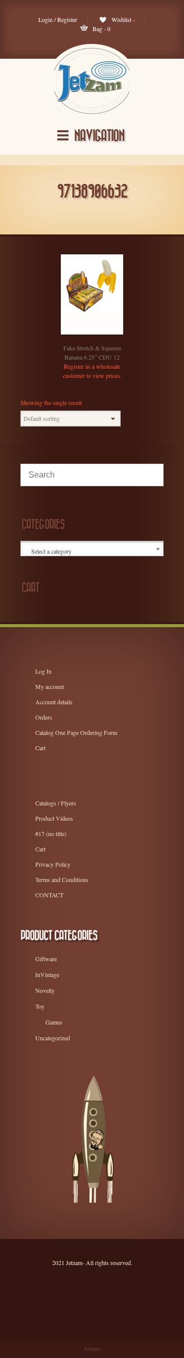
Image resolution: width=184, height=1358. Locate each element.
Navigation (99, 136)
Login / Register (57, 19)
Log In (43, 671)
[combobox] (92, 549)
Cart (40, 748)
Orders (43, 717)
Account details (54, 702)
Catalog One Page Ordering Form (76, 732)
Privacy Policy (53, 864)
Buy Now (82, 332)
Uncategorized (52, 1038)
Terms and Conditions (61, 879)
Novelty (45, 990)
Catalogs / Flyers (55, 803)
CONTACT (49, 895)
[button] (102, 332)
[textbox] (92, 551)
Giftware (46, 959)
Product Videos (54, 818)
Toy (39, 1006)
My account (49, 686)
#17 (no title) (50, 833)
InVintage (47, 974)
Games (53, 1022)
